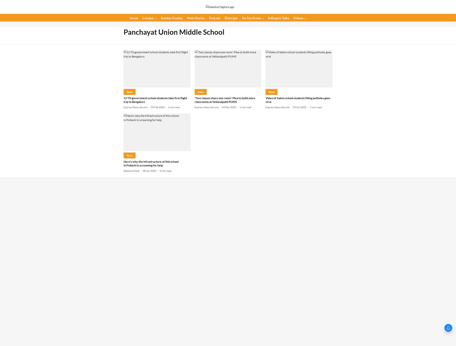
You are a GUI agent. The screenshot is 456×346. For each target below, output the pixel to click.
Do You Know (251, 18)
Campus (148, 18)
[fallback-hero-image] (157, 69)
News (134, 18)
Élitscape (231, 18)
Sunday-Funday (172, 18)
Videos (298, 18)
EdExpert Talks (278, 18)
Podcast (214, 18)
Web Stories (196, 18)
